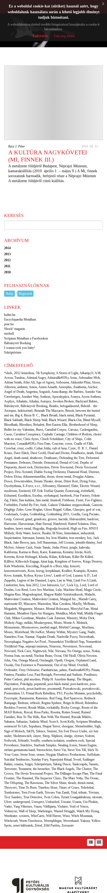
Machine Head (72, 590)
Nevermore (70, 646)
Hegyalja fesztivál (57, 528)
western (24, 816)
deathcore (36, 458)
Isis (89, 538)
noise (86, 651)
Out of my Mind (64, 665)
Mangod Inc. (68, 599)
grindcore (40, 519)
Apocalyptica (60, 397)
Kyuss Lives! (43, 575)
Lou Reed (21, 590)
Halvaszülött (77, 519)
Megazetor (25, 609)
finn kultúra (26, 500)
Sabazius (22, 722)
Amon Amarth (47, 387)
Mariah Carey (87, 599)
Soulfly (35, 740)
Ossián (8, 665)
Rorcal (28, 712)
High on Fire (79, 528)
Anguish (44, 392)
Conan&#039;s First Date (33, 444)
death (90, 453)
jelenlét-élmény (85, 542)
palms (63, 670)
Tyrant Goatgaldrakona (76, 797)
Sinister (52, 731)
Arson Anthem (90, 397)
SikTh (30, 731)
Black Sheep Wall (35, 420)
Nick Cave (24, 651)
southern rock (75, 740)
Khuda (43, 557)
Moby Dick (86, 618)
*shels (8, 373)
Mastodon (44, 604)
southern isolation (52, 740)
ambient (22, 387)
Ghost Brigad (52, 509)
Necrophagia (12, 642)
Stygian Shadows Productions (65, 754)
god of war (93, 509)
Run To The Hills (28, 717)
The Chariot (83, 769)
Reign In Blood (73, 703)
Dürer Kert (71, 481)
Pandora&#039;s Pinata (84, 670)
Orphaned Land (86, 660)
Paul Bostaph (43, 675)
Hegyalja (38, 528)
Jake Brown (21, 542)
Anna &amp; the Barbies (67, 392)
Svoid (77, 759)
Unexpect (38, 802)
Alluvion (10, 387)
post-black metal (58, 684)
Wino (66, 816)
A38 (97, 373)
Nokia (96, 651)
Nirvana (60, 651)
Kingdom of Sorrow (68, 561)
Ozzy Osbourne (29, 670)
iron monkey (77, 538)
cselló (29, 448)
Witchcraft (11, 821)
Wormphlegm (52, 821)
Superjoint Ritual (61, 759)
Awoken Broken (63, 401)
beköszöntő (25, 411)
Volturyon (10, 811)
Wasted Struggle (64, 811)
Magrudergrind (32, 594)
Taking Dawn (62, 764)
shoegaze (68, 726)
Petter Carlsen (13, 679)
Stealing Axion (67, 745)
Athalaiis (21, 401)
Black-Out (74, 420)
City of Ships (74, 439)
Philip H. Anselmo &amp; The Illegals (67, 679)
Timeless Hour (47, 787)
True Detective (32, 797)
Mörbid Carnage (69, 627)
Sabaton (9, 722)
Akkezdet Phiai (80, 382)
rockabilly (53, 708)
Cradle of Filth (83, 444)
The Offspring (13, 783)
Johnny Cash (23, 547)
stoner (40, 754)
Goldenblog (37, 514)
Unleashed (52, 802)
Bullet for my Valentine (19, 430)
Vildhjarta (49, 806)
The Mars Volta (73, 778)
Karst (43, 552)
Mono (58, 623)
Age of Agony (45, 382)
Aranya (75, 397)
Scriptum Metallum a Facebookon (26, 338)
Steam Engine (88, 745)
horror (36, 533)
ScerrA (53, 722)
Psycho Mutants (74, 693)
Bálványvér (11, 406)
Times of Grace (69, 787)
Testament (24, 769)
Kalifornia (10, 552)
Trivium (93, 792)
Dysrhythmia (12, 486)
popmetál (40, 684)
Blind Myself (91, 420)
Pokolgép (26, 684)
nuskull (9, 333)
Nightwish (39, 651)
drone (58, 481)
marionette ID (13, 604)
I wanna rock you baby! (19, 348)
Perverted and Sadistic (68, 675)
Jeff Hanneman (47, 542)
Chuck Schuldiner (52, 439)
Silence (40, 731)
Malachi (90, 594)
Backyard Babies (86, 401)
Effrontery (49, 486)
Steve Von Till (76, 750)
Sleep (46, 736)
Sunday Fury (39, 759)
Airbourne (62, 382)
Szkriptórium (12, 352)
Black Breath (49, 415)
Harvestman (26, 524)
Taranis (93, 764)
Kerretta (9, 557)
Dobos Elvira (12, 477)
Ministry (72, 618)
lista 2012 (32, 585)
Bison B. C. (31, 415)
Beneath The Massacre (49, 411)
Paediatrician (49, 670)
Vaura (37, 806)
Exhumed (10, 495)
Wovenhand (70, 821)
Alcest (96, 382)
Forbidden (11, 505)
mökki (28, 623)
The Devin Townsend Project (34, 773)
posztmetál (54, 689)
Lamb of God (62, 575)
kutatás (17, 575)
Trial (74, 792)
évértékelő (87, 491)
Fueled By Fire (29, 505)
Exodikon (24, 495)
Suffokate (93, 754)
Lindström (11, 585)
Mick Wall (76, 613)
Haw (93, 524)
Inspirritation (12, 538)
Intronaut (28, 538)
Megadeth (10, 609)
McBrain (89, 604)
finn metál (42, 500)
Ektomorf (63, 486)
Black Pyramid (85, 415)
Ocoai (57, 656)
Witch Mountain (81, 816)
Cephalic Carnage (53, 434)
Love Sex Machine (42, 590)
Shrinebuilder (84, 726)
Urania (76, 802)
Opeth (59, 660)
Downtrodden (23, 481)
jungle (73, 547)
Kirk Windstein (14, 566)
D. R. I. (83, 448)
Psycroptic (11, 698)
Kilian (53, 557)
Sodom (89, 736)
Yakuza (85, 821)
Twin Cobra (51, 797)
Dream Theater (43, 481)
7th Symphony (45, 373)
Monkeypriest (43, 623)
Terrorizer (10, 769)
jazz (32, 542)
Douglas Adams (83, 477)
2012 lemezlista (24, 373)
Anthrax (45, 397)
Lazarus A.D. (81, 575)
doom (50, 477)
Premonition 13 (14, 693)
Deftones (25, 462)
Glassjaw (79, 509)
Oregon (69, 660)
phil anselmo (32, 679)
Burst (39, 430)
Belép (9, 294)
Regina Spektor (51, 703)
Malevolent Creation (45, 599)
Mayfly (76, 604)
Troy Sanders (13, 797)
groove (52, 519)
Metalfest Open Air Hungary (35, 613)
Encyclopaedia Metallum (20, 319)
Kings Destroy (92, 561)
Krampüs (80, 571)
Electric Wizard (90, 486)
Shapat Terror (51, 726)
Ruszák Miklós (81, 717)
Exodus (37, 495)
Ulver (8, 802)
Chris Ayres (31, 439)
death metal (21, 458)
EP (34, 491)
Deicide (37, 462)
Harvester (10, 524)
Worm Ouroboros (30, 821)
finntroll (55, 500)
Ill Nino (57, 533)
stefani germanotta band (19, 750)
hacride (63, 519)
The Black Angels (62, 769)
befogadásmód (69, 406)
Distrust (94, 472)
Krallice (67, 571)
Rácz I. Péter (16, 146)
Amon (33, 387)
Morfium (88, 627)
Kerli (87, 552)
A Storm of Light (67, 373)
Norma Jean (12, 656)
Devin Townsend (62, 467)
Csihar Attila (42, 448)
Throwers (10, 787)
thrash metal (85, 783)
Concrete (57, 444)
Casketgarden (88, 430)
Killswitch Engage (27, 561)
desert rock (25, 467)
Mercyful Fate (80, 609)
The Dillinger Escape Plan (71, 773)
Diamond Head (77, 472)
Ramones (42, 698)
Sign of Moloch (14, 731)
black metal (66, 415)
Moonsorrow (29, 627)
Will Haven (53, 816)
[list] (91, 842)
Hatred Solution (78, 524)
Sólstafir (23, 740)
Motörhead (22, 632)
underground (21, 802)
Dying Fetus (88, 481)
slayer (37, 736)
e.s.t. (38, 486)
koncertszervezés (15, 571)
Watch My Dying (88, 811)
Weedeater (10, 816)
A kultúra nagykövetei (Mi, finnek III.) (47, 156)
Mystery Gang (76, 632)
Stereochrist (44, 750)
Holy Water (23, 533)
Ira (48, 538)
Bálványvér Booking (17, 343)
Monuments (12, 627)
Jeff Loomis (66, 542)
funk (43, 505)
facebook (66, 495)
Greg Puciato (90, 514)
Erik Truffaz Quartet (50, 491)
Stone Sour (27, 754)
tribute (82, 792)
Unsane (66, 802)
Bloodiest (25, 425)
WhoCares (37, 816)
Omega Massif (28, 660)
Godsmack (11, 514)
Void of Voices (78, 806)
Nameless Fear (13, 637)
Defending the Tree (71, 458)
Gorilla (75, 514)
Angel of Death (14, 392)
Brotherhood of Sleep (83, 425)
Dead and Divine (58, 453)
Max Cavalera (61, 604)
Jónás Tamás (42, 547)
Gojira (24, 514)
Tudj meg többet (64, 36)
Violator (62, 806)
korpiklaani (53, 571)
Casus (8, 434)
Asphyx (9, 401)
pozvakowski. (91, 689)
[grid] (99, 842)
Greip (8, 519)
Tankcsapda (79, 764)
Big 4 (18, 415)
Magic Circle (92, 590)
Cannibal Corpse (55, 430)
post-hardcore (79, 684)
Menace (39, 609)
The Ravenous (33, 783)
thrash (72, 783)
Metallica (61, 613)
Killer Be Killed (82, 557)
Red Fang (55, 698)
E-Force (28, 486)
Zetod (38, 825)
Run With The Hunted (55, 717)
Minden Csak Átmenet (50, 618)
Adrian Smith (13, 382)
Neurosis (55, 646)
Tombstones (12, 792)
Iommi (40, 538)
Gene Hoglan (33, 509)
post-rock (19, 689)
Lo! (62, 585)
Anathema (79, 387)
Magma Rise (12, 594)
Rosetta (55, 712)
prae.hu (9, 324)
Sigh (97, 726)
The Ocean (91, 778)
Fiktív (13, 500)
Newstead (85, 646)
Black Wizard (57, 420)
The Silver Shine (55, 783)
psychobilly (94, 693)
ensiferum (10, 491)
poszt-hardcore (36, 689)
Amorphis (65, 387)
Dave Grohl (38, 453)
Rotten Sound (71, 712)
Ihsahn (46, 533)
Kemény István (73, 552)
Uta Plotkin (90, 802)
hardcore (92, 519)
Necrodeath (86, 637)
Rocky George (70, 708)
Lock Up (72, 585)
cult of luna (59, 448)
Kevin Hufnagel (26, 557)
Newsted (10, 651)
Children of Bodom (79, 434)
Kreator (92, 571)
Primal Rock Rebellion (40, 693)
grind (28, 519)
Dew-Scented (23, 472)
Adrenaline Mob (89, 378)
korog (40, 571)
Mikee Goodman (23, 618)
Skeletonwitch (22, 736)
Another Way (29, 397)
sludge (68, 736)
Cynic (72, 448)
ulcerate (97, 797)
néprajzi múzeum (36, 646)
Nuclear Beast (43, 656)
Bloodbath (11, 425)
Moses (8, 632)
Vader (8, 806)
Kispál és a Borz (51, 566)
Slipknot (56, 736)
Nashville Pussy (67, 637)
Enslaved (24, 491)
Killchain (65, 557)
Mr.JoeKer (37, 632)
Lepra (51, 580)
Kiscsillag (32, 566)
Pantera (9, 675)
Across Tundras (14, 378)
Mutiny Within (55, 632)
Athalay (34, 401)
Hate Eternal (44, 524)
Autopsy (45, 401)
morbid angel (48, 627)
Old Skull (69, 656)
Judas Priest (60, 547)
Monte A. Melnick (75, 623)
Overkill (82, 665)
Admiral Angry (36, 378)
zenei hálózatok (23, 825)
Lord (83, 585)
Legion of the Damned (31, 580)
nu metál (26, 656)
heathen (9, 528)
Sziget (29, 764)
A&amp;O (86, 373)
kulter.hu (9, 315)
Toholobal (87, 787)
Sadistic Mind (38, 722)
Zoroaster (67, 825)
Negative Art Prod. (34, 642)
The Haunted (24, 778)
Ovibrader (10, 670)
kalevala (84, 547)
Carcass (73, 430)
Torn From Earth (32, 792)
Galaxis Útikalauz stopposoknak (69, 505)
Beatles (53, 406)
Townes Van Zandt (57, 792)
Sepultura (35, 726)
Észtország (72, 491)
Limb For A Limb (85, 580)
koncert (75, 566)
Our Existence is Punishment (33, 665)
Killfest (9, 561)
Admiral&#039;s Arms (62, 378)
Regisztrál (25, 294)
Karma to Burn (28, 552)
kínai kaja (47, 561)
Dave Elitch (21, 453)
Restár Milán (36, 708)
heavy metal (23, 528)
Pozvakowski (71, 689)
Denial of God (69, 462)
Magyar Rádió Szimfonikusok (63, 594)
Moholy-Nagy (13, 623)
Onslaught (46, 660)
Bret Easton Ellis (56, 425)
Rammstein (26, 698)
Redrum (23, 703)
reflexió (35, 703)
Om (14, 660)
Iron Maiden (59, 538)
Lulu (59, 590)
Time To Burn (27, 787)
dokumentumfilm (34, 477)
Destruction (41, 467)
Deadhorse (78, 453)
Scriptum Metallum (88, 722)
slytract (78, 736)
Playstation (11, 684)
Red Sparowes (73, 698)
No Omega (74, 651)
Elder (74, 486)
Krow (8, 575)
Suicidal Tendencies (17, 759)
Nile (51, 651)
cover (68, 444)
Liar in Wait (64, 580)
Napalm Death (45, 637)
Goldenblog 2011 (58, 514)
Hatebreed (59, 524)
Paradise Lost (24, 675)
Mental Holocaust (57, 609)
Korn (31, 571)
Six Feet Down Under (72, 731)
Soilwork (10, 740)
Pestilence (90, 675)
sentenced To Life (15, 726)
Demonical (51, 462)
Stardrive (26, 745)
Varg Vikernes (22, 806)
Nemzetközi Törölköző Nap (66, 642)
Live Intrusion (49, 585)
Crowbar (10, 448)
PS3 (59, 693)
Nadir (91, 632)
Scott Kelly (67, 722)
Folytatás (40, 36)
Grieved (18, 519)
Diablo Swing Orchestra (50, 472)
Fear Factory (82, 495)
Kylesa (28, 575)
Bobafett (38, 425)
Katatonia (55, 552)
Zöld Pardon (52, 825)
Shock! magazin (14, 329)
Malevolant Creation (17, 599)
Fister (79, 500)
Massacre (30, 604)
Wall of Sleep (27, 811)
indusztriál (87, 533)
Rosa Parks (41, 712)
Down (8, 481)
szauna (18, 764)
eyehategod (51, 495)
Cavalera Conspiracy (27, 434)
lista (21, 585)
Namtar (30, 637)
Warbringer (45, 811)
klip (65, 566)
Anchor (92, 387)
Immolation (71, 533)
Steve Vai (60, 750)
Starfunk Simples (45, 745)
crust (20, 448)
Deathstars (51, 458)
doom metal (63, 477)
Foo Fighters (93, 500)
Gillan (67, 509)
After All (29, 382)
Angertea (31, 392)
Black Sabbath (13, 420)
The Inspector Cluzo (48, 778)
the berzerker (41, 769)
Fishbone (68, 500)
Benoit (69, 411)
